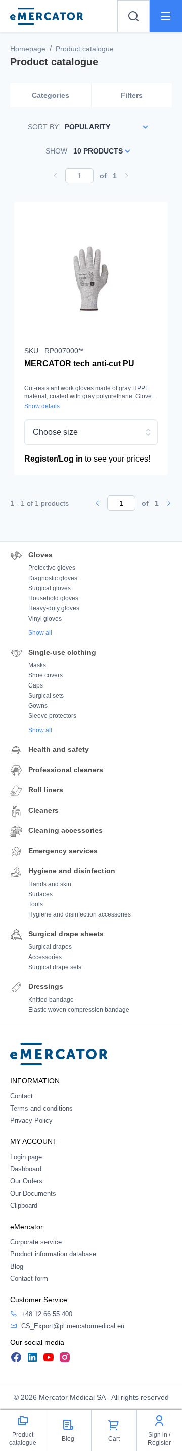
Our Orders (26, 1181)
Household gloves (53, 598)
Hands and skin (49, 884)
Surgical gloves (49, 588)
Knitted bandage (51, 999)
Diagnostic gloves (52, 578)
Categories (50, 95)
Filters (132, 95)
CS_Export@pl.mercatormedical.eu (72, 1326)
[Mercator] (58, 1053)
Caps (35, 685)
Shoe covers (45, 675)
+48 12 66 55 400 (46, 1314)
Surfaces (40, 894)
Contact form (29, 1278)
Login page (26, 1157)
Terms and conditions (41, 1108)
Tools (35, 904)
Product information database (53, 1254)
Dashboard (25, 1169)
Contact (21, 1096)
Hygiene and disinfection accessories (79, 914)
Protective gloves (51, 567)
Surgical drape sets (54, 967)
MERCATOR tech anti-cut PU (79, 363)
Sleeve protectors (52, 715)
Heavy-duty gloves (53, 608)
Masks (37, 665)
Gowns (38, 705)
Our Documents (33, 1193)
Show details (42, 406)
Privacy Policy (31, 1120)
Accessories (45, 957)
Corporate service (36, 1242)
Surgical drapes (50, 946)
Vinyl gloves (45, 618)
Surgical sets (46, 695)
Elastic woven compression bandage (78, 1009)
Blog (16, 1266)
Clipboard (23, 1205)
